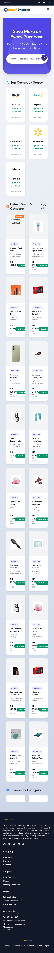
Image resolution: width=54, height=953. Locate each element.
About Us (7, 857)
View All (43, 206)
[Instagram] (49, 2)
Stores (6, 881)
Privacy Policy (9, 897)
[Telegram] (38, 2)
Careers (7, 861)
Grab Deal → (25, 266)
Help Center (8, 877)
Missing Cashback (11, 884)
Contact (7, 865)
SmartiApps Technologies (39, 946)
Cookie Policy (9, 904)
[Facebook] (44, 2)
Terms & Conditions (12, 901)
